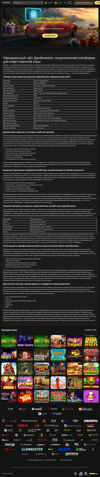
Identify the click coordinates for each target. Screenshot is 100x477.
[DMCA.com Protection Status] (93, 474)
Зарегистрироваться (84, 3)
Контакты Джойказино (66, 460)
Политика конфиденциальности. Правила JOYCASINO (42, 460)
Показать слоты (90, 330)
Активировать (50, 36)
